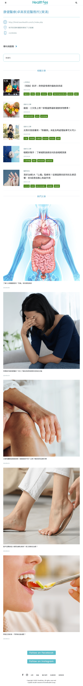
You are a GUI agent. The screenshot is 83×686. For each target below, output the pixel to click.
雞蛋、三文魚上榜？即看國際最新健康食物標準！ (47, 108)
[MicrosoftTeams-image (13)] (41, 660)
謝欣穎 (70, 94)
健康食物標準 (29, 116)
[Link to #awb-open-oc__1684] (5, 2)
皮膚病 (50, 186)
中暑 (25, 138)
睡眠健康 (41, 161)
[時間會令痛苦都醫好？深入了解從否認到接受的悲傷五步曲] (41, 293)
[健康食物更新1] (11, 102)
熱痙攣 (45, 138)
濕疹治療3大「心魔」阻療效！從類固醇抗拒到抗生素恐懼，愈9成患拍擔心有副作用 (50, 176)
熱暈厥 (38, 138)
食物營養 (44, 116)
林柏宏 (44, 94)
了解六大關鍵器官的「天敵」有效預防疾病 (17, 283)
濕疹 (32, 186)
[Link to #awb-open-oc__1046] (76, 2)
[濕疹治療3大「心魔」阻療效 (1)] (11, 170)
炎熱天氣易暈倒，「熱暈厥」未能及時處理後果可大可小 (50, 130)
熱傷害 (32, 138)
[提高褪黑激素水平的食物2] (11, 146)
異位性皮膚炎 (40, 186)
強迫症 (26, 94)
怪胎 (32, 94)
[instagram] (27, 675)
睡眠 (34, 161)
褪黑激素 (49, 161)
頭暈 (58, 138)
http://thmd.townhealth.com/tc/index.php (26, 22)
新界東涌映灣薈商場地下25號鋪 (21, 27)
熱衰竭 (52, 138)
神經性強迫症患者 (60, 94)
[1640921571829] (11, 80)
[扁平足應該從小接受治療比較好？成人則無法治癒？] (41, 469)
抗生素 (26, 186)
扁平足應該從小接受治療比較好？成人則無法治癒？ (20, 546)
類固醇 (57, 186)
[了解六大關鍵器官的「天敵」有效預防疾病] (41, 206)
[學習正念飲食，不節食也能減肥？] (41, 557)
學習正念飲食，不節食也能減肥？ (14, 634)
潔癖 (49, 94)
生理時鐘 (27, 161)
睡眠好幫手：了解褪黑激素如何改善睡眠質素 (45, 152)
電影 (76, 94)
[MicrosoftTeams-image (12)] (41, 651)
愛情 (37, 94)
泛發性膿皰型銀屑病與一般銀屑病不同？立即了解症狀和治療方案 (25, 459)
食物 (37, 116)
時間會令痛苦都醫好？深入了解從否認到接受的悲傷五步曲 (22, 371)
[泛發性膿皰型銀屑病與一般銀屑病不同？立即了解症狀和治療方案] (41, 381)
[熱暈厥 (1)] (11, 124)
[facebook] (23, 675)
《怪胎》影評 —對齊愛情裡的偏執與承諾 (43, 85)
